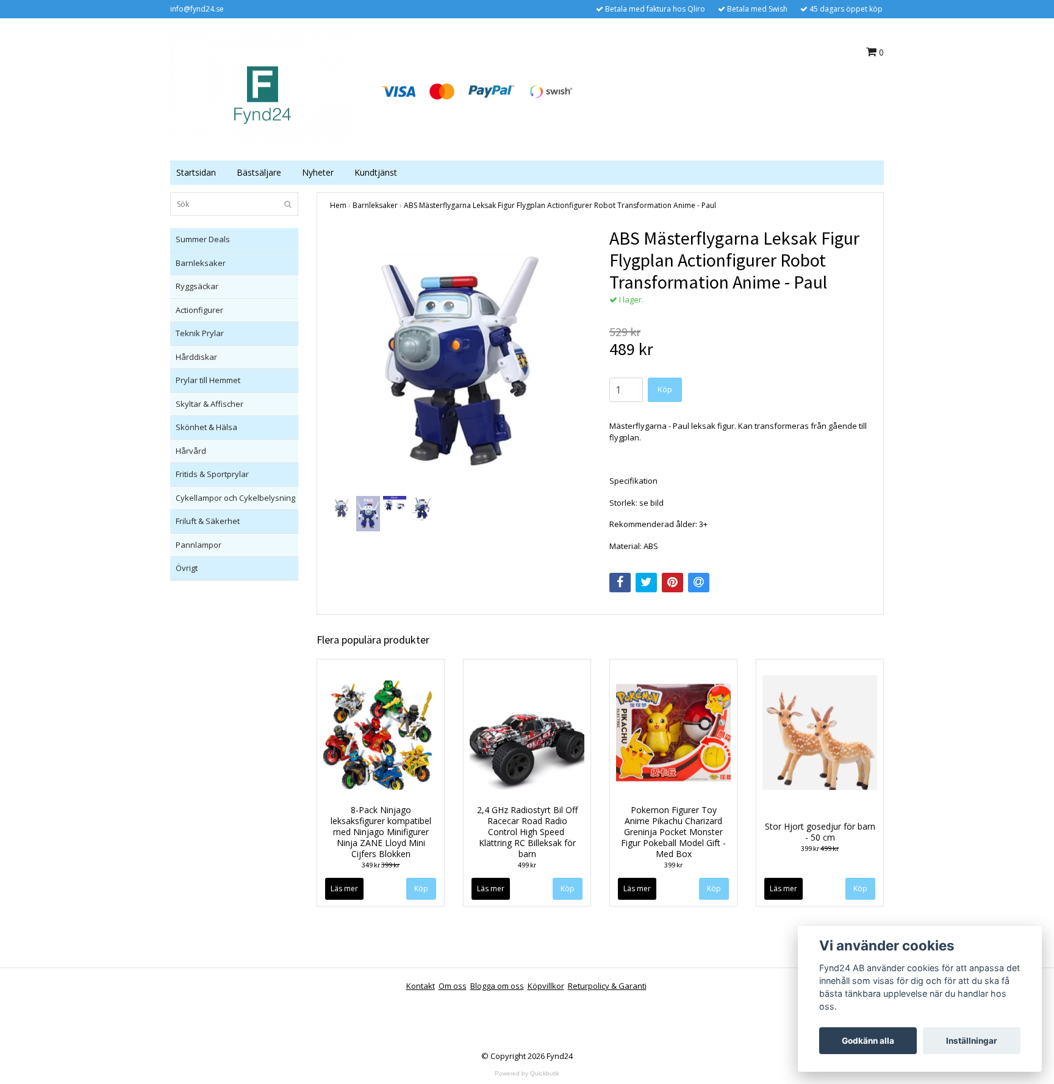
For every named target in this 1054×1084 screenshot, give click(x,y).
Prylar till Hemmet (208, 380)
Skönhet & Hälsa (206, 427)
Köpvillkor (546, 985)
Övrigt (187, 567)
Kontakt (420, 985)
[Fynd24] (262, 90)
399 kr (673, 864)
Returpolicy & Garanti (607, 985)
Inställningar (971, 1041)
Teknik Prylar (200, 333)
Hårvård (191, 450)
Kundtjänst (375, 172)
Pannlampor (198, 544)
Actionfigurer (199, 309)
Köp (568, 888)
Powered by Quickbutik (527, 1073)
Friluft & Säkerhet (208, 520)
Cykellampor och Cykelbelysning (235, 497)
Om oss (453, 985)
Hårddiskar (196, 356)
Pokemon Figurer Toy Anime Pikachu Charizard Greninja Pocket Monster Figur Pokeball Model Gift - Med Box (673, 832)
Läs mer (344, 888)
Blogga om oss (497, 985)
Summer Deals (203, 239)
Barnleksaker (201, 262)
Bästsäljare (259, 172)
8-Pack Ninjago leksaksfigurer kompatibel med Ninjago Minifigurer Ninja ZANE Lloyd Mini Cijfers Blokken (381, 832)
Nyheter (318, 172)
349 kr (381, 864)
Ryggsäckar (197, 286)
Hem (338, 205)
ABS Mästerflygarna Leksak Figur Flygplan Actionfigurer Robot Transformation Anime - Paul (560, 205)
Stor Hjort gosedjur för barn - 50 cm (820, 831)
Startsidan (196, 172)
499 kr (527, 864)
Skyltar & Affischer (209, 403)
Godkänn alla (868, 1041)
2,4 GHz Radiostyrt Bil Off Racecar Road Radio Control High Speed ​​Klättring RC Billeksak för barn (527, 832)
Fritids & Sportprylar (212, 473)
